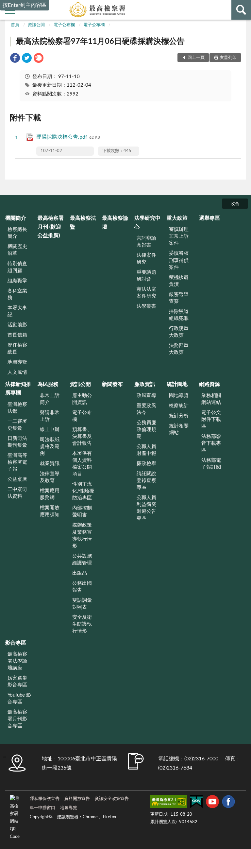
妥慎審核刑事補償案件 (179, 260)
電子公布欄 (64, 25)
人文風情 (17, 372)
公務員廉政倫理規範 (146, 429)
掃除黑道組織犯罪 (179, 315)
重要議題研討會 (146, 276)
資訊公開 (36, 25)
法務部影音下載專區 (211, 443)
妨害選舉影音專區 (17, 681)
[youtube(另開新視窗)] (212, 803)
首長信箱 (17, 335)
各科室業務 (17, 294)
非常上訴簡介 (49, 399)
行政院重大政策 (179, 332)
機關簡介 (15, 218)
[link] (15, 59)
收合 (235, 204)
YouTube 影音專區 (19, 698)
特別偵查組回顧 (17, 267)
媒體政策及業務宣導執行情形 (82, 535)
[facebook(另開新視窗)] (228, 803)
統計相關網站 (179, 429)
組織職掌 (17, 280)
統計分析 (179, 415)
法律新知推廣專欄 (18, 388)
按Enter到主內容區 (24, 5)
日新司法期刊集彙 (17, 442)
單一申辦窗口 (42, 808)
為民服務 (48, 384)
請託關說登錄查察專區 (146, 480)
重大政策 (177, 218)
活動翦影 (17, 324)
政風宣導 (146, 395)
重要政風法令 (146, 409)
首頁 (15, 25)
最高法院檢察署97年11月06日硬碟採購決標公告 (100, 41)
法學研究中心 (147, 222)
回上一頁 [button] (196, 58)
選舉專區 (209, 218)
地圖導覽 (17, 362)
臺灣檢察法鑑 (17, 408)
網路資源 (209, 384)
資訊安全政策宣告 (112, 799)
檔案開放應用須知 (49, 511)
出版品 (79, 573)
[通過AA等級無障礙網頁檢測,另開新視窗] (168, 803)
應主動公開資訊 (82, 399)
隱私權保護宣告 (44, 799)
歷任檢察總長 (17, 349)
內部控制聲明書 (82, 511)
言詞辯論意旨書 (146, 242)
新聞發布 (112, 384)
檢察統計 (179, 405)
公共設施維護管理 (82, 559)
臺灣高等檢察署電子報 (17, 462)
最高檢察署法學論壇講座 (17, 661)
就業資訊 (49, 463)
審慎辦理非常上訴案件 (179, 236)
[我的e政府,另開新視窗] (196, 803)
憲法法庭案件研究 (146, 293)
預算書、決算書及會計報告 (82, 436)
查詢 (241, 10)
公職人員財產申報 (146, 450)
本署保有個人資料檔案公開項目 (82, 463)
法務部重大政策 (179, 349)
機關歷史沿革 (17, 250)
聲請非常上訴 (49, 416)
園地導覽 (179, 395)
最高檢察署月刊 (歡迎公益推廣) (51, 227)
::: (4, 756)
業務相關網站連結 (211, 399)
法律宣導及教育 (49, 477)
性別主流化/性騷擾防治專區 (83, 491)
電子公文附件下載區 (211, 419)
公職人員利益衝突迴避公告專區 (146, 508)
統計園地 (177, 384)
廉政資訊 (144, 384)
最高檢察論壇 (115, 222)
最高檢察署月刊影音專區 (17, 719)
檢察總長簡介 (17, 233)
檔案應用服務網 (49, 494)
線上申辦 (49, 429)
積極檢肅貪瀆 (179, 281)
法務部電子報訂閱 (211, 464)
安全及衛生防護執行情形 (82, 624)
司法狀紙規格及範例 (49, 446)
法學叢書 (146, 306)
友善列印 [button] (228, 58)
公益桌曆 (17, 479)
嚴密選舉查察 (179, 298)
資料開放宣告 (77, 799)
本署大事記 (17, 311)
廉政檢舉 (146, 463)
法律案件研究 (146, 259)
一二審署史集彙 (17, 425)
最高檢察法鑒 (83, 222)
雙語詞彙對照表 (82, 604)
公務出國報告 (82, 587)
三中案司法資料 (17, 493)
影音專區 (15, 643)
